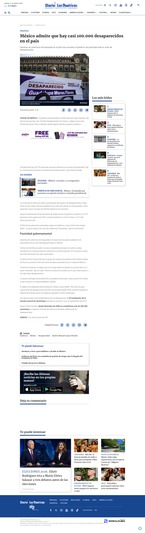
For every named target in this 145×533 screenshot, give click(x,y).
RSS (96, 510)
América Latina (76, 12)
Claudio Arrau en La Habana (33, 363)
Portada (24, 12)
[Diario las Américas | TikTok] (131, 5)
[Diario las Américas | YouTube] (121, 5)
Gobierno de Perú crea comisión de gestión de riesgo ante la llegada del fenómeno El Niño (52, 357)
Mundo (113, 12)
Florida (45, 12)
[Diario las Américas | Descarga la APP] (34, 389)
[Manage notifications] (140, 528)
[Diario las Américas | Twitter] (110, 5)
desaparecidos (44, 336)
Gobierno (24, 336)
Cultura (103, 12)
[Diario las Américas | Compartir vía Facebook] (63, 110)
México (33, 336)
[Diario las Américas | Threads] (126, 5)
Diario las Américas (26, 25)
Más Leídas (75, 500)
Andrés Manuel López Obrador (65, 336)
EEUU (54, 12)
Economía (62, 12)
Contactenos (87, 510)
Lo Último (35, 12)
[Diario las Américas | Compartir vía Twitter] (69, 110)
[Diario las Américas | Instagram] (115, 5)
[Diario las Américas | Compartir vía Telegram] (87, 110)
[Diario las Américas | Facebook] (105, 5)
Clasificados (124, 12)
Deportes (91, 12)
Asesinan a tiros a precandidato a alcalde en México (44, 351)
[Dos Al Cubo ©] (114, 523)
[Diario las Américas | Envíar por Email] (81, 110)
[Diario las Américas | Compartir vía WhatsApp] (75, 110)
